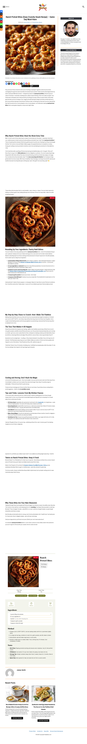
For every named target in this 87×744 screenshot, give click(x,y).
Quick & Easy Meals (37, 22)
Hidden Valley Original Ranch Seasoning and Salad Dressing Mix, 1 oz (28, 271)
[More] (29, 84)
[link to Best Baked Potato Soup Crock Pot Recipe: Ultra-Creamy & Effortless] (17, 694)
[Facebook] (6, 84)
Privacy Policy (32, 731)
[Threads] (21, 84)
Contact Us (39, 731)
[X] (9, 84)
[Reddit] (1, 16)
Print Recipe (35, 86)
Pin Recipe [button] (43, 566)
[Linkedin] (11, 84)
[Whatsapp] (16, 84)
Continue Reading (17, 718)
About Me (46, 731)
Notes (50, 605)
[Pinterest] (14, 84)
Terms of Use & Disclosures (56, 731)
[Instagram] (26, 84)
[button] (50, 614)
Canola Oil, (41, 402)
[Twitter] (24, 84)
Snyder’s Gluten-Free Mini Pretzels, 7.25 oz (35, 465)
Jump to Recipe (26, 86)
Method (31, 605)
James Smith (27, 22)
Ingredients (11, 605)
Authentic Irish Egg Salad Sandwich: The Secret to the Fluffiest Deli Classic (43, 707)
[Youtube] (19, 84)
